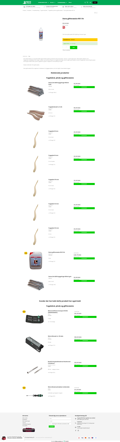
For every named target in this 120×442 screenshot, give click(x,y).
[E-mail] (60, 421)
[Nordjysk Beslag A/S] (26, 2)
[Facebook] (75, 430)
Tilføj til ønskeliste (66, 50)
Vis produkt (84, 87)
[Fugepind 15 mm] (35, 190)
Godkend (52, 426)
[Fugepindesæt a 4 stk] (35, 117)
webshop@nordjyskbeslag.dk (83, 428)
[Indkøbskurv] (87, 2)
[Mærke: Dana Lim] (65, 29)
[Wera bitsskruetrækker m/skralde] (35, 398)
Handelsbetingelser (26, 424)
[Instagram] (78, 430)
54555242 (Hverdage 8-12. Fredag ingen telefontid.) (85, 424)
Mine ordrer (24, 418)
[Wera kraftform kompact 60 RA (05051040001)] (35, 322)
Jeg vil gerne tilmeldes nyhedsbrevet (60, 423)
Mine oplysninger (26, 421)
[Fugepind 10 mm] (35, 238)
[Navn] (60, 418)
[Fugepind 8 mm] (35, 141)
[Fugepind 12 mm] (35, 214)
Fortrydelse (24, 425)
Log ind (24, 422)
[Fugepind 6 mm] (35, 166)
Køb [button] (74, 47)
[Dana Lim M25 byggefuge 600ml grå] (35, 287)
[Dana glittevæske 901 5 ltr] (35, 262)
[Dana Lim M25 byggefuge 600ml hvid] (35, 93)
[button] (95, 12)
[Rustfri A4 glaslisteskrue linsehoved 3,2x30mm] (35, 373)
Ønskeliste (24, 419)
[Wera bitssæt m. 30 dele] (35, 347)
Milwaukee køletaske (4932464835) (14, 437)
